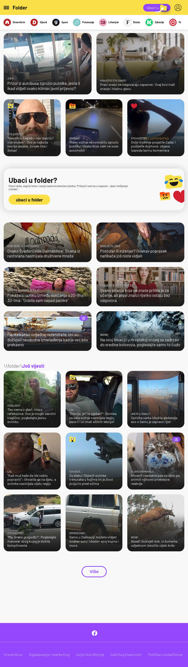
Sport (64, 22)
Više (94, 571)
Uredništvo (13, 654)
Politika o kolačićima (165, 654)
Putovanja (88, 22)
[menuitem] (179, 7)
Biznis (136, 22)
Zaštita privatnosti (126, 654)
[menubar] (179, 7)
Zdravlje (159, 22)
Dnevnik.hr (19, 22)
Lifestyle (113, 22)
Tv (179, 22)
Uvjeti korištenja (90, 654)
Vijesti (43, 22)
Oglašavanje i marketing (49, 654)
